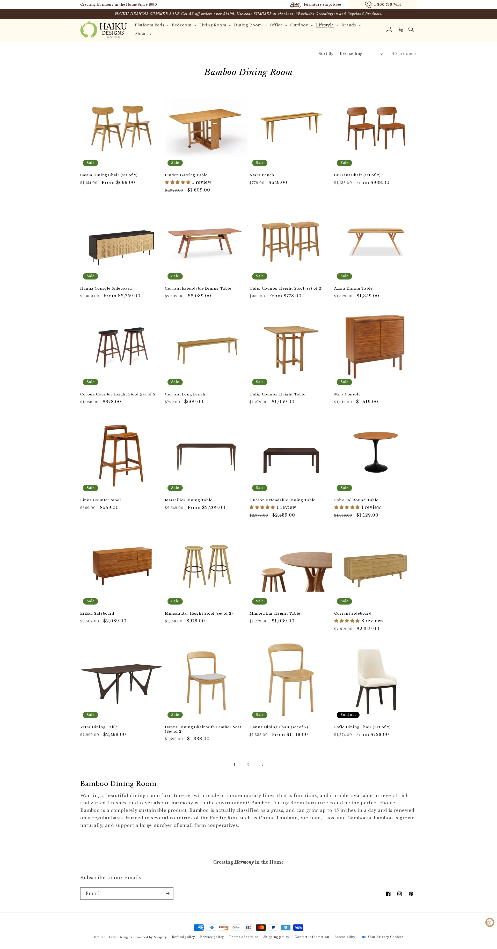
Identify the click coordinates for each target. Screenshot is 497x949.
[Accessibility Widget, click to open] (489, 922)
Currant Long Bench (185, 394)
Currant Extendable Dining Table (198, 288)
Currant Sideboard (352, 614)
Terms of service (243, 937)
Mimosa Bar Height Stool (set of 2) (199, 614)
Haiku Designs (119, 937)
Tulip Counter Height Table (277, 394)
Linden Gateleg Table (186, 175)
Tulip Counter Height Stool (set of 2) (286, 288)
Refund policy (183, 937)
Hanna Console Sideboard (106, 288)
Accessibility (344, 937)
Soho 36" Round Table (356, 500)
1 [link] (234, 764)
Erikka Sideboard (97, 614)
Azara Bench (262, 175)
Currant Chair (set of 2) (357, 175)
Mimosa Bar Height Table (275, 614)
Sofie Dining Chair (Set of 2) (362, 727)
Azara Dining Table (353, 288)
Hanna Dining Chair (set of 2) (279, 727)
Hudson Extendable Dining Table (283, 500)
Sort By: (327, 53)
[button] (411, 29)
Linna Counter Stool (100, 500)
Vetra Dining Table (99, 727)
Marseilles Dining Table (189, 500)
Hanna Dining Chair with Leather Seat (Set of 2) (203, 729)
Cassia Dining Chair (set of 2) (109, 175)
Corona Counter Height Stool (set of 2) (118, 394)
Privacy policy (212, 937)
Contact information (312, 937)
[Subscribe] (167, 893)
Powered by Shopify (150, 937)
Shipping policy (277, 937)
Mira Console (347, 394)
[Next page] (262, 764)
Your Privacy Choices (386, 937)
